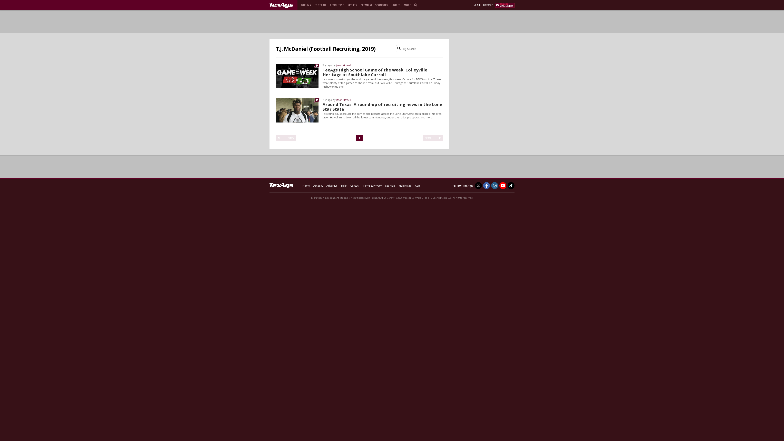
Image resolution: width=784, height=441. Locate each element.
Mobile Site (405, 185)
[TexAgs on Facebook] (486, 185)
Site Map (390, 185)
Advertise (331, 185)
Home (306, 185)
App (417, 185)
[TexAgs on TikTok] (511, 185)
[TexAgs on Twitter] (478, 185)
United (396, 5)
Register (488, 5)
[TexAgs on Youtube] (502, 185)
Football (320, 5)
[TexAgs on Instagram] (494, 185)
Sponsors (381, 5)
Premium (366, 5)
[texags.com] (281, 5)
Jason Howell (343, 65)
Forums (306, 5)
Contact (354, 185)
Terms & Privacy (372, 185)
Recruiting (337, 5)
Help (344, 185)
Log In (477, 5)
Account (318, 185)
